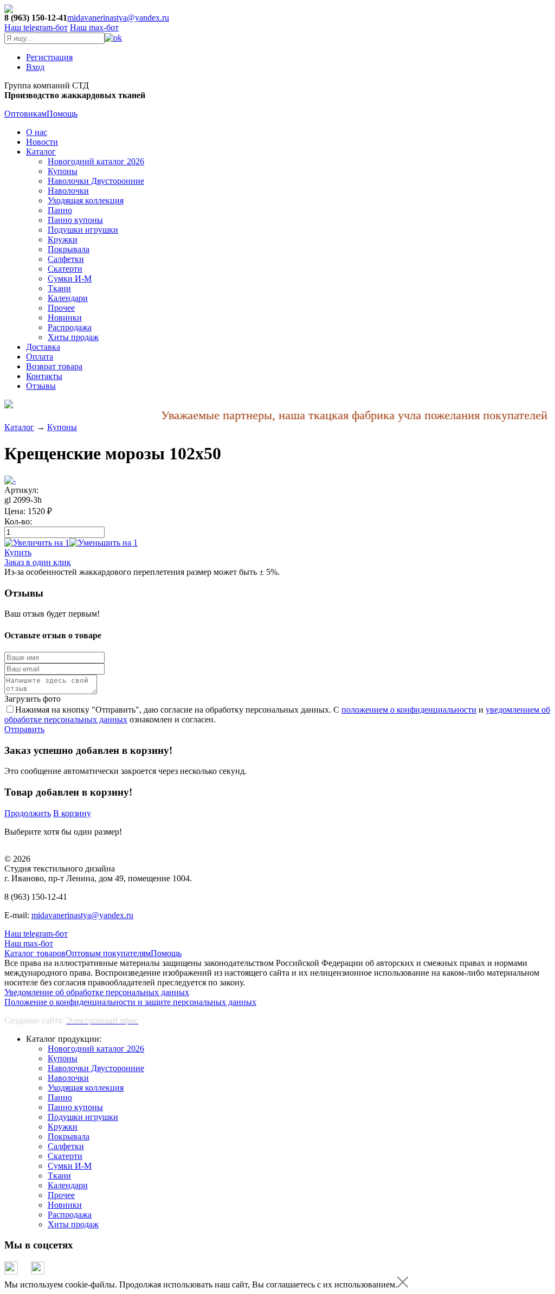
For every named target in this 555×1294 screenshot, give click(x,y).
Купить (17, 552)
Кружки (63, 239)
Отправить (24, 729)
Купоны (63, 171)
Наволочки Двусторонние (96, 180)
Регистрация (49, 57)
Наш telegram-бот (36, 933)
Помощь (62, 113)
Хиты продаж (73, 337)
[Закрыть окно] (402, 1284)
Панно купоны (75, 220)
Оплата (39, 356)
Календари (68, 298)
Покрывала (68, 249)
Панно (60, 210)
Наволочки (68, 190)
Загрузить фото (32, 698)
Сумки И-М (70, 278)
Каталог (41, 151)
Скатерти (65, 268)
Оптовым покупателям (108, 953)
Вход (35, 67)
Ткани (59, 288)
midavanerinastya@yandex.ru (118, 17)
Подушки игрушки (83, 229)
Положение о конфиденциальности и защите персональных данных (130, 1002)
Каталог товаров (35, 953)
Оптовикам (25, 113)
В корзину (72, 813)
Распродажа (70, 327)
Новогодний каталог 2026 (96, 161)
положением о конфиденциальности (408, 709)
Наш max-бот (28, 943)
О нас (36, 132)
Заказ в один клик (37, 562)
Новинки (65, 317)
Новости (42, 141)
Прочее (61, 307)
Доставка (43, 346)
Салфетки (66, 259)
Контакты (44, 376)
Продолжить (27, 813)
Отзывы (41, 385)
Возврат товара (54, 366)
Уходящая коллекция (86, 200)
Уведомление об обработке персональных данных (96, 992)
